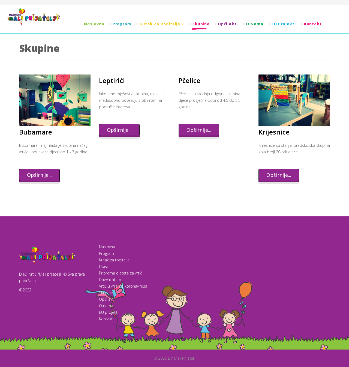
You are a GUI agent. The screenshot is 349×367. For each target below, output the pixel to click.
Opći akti (228, 23)
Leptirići (112, 80)
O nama (254, 23)
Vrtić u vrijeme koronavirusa (123, 286)
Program (122, 23)
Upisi (103, 266)
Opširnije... (39, 175)
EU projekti (284, 23)
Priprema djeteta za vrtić (120, 273)
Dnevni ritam (110, 279)
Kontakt (313, 23)
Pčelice (189, 80)
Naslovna (94, 23)
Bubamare (35, 131)
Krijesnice (274, 131)
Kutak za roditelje (160, 23)
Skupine (201, 23)
